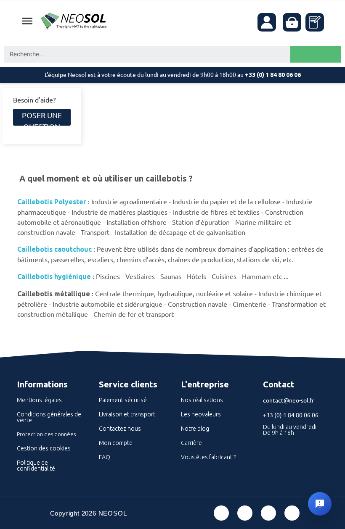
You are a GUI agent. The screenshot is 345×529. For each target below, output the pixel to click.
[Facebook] (221, 513)
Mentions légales (39, 400)
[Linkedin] (268, 513)
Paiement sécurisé (123, 400)
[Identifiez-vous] (266, 22)
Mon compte (116, 443)
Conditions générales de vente (49, 417)
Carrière (191, 443)
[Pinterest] (244, 513)
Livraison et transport (127, 414)
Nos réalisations (202, 400)
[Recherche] (315, 54)
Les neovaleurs (201, 414)
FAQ (104, 457)
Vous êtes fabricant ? (208, 457)
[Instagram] (292, 513)
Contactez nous (120, 428)
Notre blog (195, 428)
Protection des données (46, 434)
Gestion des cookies (44, 448)
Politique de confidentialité (36, 465)
